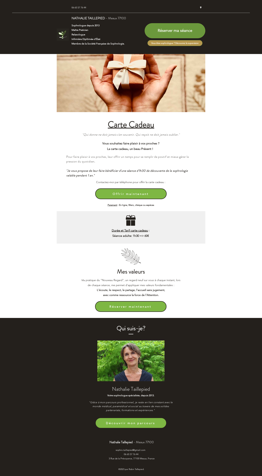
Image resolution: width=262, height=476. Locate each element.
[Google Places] (200, 7)
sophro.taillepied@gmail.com (130, 450)
